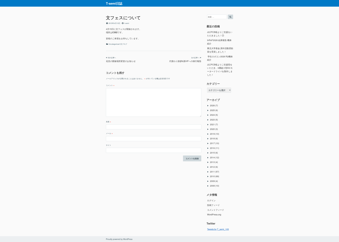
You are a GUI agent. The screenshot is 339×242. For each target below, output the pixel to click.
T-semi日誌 (114, 3)
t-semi (126, 23)
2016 (212, 148)
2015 (212, 152)
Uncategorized (114, 44)
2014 (212, 157)
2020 (212, 129)
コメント (110, 85)
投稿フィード (213, 205)
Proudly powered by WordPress (119, 239)
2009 (212, 181)
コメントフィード (215, 209)
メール (109, 133)
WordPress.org (214, 214)
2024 (212, 114)
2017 (212, 143)
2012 (212, 166)
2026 (212, 105)
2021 (212, 124)
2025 (212, 110)
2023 (212, 119)
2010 (212, 176)
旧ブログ (123, 44)
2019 (212, 133)
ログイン (211, 200)
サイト (108, 145)
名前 (108, 121)
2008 (212, 185)
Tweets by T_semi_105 (218, 229)
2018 (212, 138)
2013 (212, 162)
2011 (212, 171)
